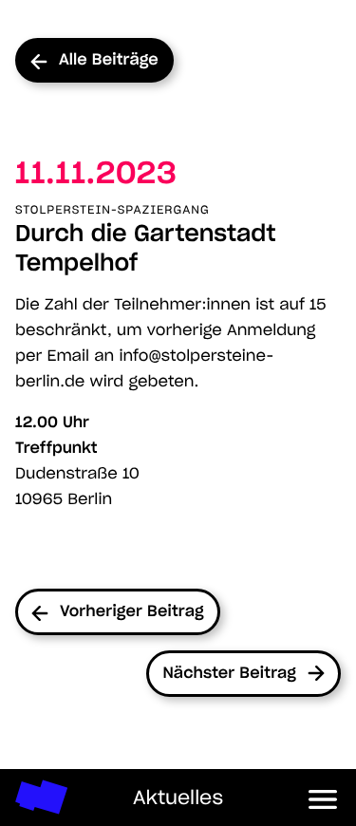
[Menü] (324, 797)
